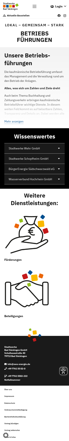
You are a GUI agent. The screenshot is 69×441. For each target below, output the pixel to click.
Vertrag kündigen (11, 423)
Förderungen (13, 260)
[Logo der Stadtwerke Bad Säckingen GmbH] (11, 6)
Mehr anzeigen (13, 121)
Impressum (9, 396)
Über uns (8, 389)
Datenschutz (9, 403)
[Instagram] (64, 15)
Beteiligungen (13, 316)
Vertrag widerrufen (12, 430)
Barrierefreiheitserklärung (15, 417)
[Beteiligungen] (27, 290)
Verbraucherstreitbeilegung (15, 410)
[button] (34, 6)
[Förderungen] (27, 233)
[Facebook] (59, 15)
